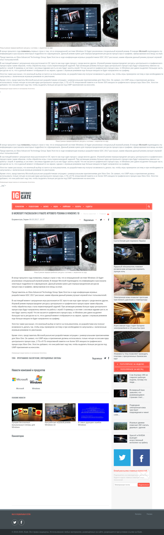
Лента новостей (89, 214)
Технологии (19, 206)
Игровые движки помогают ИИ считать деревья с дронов (139, 425)
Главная (103, 214)
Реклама (149, 514)
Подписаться (144, 485)
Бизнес (46, 206)
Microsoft (143, 51)
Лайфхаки (66, 206)
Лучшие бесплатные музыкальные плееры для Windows (23, 424)
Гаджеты (89, 206)
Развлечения (34, 206)
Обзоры (78, 206)
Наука (55, 206)
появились (26, 51)
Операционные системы (50, 358)
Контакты (138, 514)
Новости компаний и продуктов (28, 370)
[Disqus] (60, 468)
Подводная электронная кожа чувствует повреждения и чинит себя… (131, 410)
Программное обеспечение (28, 358)
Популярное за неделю (132, 364)
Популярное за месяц (131, 369)
